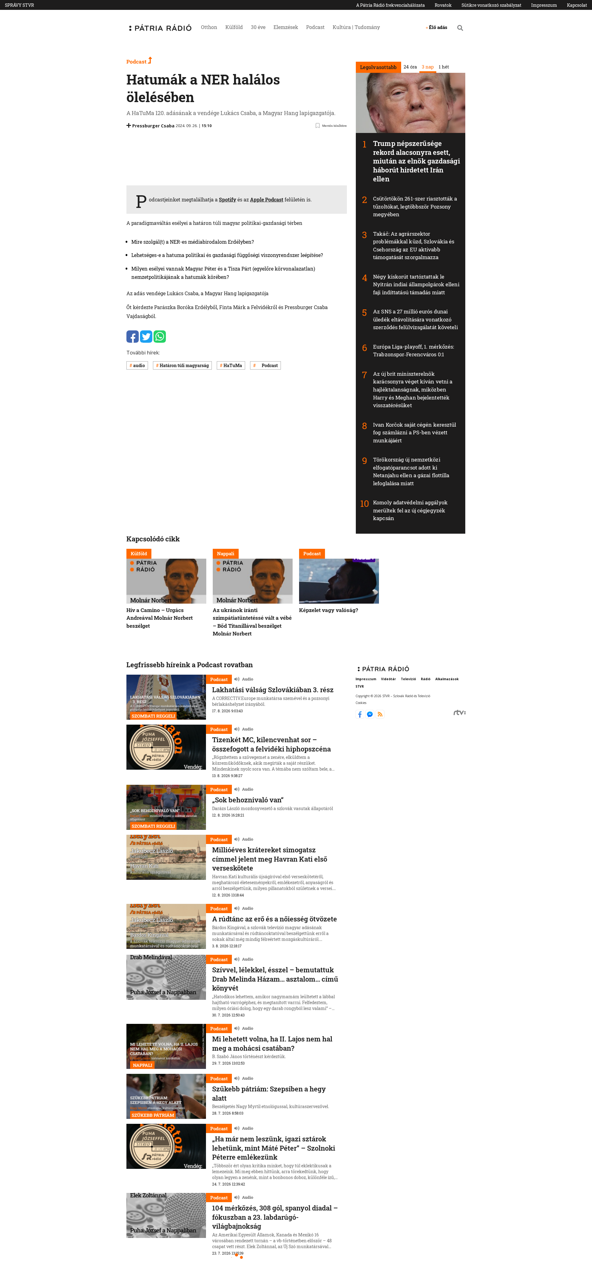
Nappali (225, 553)
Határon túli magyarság (184, 365)
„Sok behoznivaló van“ (248, 799)
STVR (360, 686)
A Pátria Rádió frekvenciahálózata (390, 5)
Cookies (361, 703)
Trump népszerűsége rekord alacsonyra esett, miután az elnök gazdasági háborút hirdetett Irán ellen (416, 161)
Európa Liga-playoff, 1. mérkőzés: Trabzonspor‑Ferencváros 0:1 (413, 350)
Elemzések (285, 27)
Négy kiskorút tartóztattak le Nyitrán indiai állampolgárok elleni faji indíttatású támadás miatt (416, 284)
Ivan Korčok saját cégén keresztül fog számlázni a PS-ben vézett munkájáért (414, 432)
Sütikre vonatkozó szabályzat (491, 5)
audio (139, 365)
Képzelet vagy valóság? (328, 609)
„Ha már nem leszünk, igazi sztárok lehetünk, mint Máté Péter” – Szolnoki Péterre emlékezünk (273, 1147)
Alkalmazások (446, 679)
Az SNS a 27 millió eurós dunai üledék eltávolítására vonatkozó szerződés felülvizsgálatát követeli (415, 319)
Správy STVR (19, 5)
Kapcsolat (577, 5)
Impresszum (544, 5)
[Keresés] (460, 27)
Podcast (315, 27)
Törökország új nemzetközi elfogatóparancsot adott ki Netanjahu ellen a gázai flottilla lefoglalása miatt (411, 471)
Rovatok (443, 5)
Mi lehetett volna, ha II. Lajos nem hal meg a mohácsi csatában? (272, 1043)
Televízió (408, 679)
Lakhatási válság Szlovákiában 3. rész (273, 689)
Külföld (234, 27)
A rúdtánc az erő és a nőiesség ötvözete (274, 918)
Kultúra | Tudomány (356, 27)
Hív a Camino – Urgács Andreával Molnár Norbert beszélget (159, 617)
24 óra (410, 67)
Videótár (388, 679)
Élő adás (438, 27)
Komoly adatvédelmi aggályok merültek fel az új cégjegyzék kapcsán (410, 510)
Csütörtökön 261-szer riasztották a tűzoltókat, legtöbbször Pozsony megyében (415, 206)
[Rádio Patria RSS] (380, 717)
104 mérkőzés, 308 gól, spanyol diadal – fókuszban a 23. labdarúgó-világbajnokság (275, 1217)
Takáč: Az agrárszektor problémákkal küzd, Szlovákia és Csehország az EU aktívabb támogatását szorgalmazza (413, 245)
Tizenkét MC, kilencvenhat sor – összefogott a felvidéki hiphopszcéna (271, 744)
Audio (247, 679)
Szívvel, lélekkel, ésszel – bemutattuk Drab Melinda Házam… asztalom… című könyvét (275, 978)
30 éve (258, 27)
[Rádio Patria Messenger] (370, 717)
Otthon (209, 27)
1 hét (443, 67)
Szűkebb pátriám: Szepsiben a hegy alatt (269, 1093)
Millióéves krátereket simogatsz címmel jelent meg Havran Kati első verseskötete (269, 858)
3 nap (427, 67)
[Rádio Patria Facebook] (361, 717)
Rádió (425, 679)
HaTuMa (233, 365)
